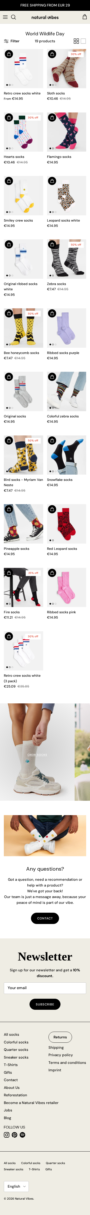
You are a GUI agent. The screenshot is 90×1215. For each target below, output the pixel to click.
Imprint (54, 1070)
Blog (7, 1118)
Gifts (8, 1072)
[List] (83, 41)
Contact (45, 918)
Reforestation (15, 1095)
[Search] (16, 17)
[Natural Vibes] (45, 17)
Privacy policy (60, 1055)
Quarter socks (16, 1049)
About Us (12, 1087)
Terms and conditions (67, 1062)
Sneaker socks (16, 1057)
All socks (11, 1034)
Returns (60, 1037)
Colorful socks (16, 1042)
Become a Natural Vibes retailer (31, 1102)
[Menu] (5, 17)
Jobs (8, 1110)
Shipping (56, 1047)
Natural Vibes (24, 1199)
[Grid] (76, 41)
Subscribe (45, 1004)
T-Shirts (11, 1064)
